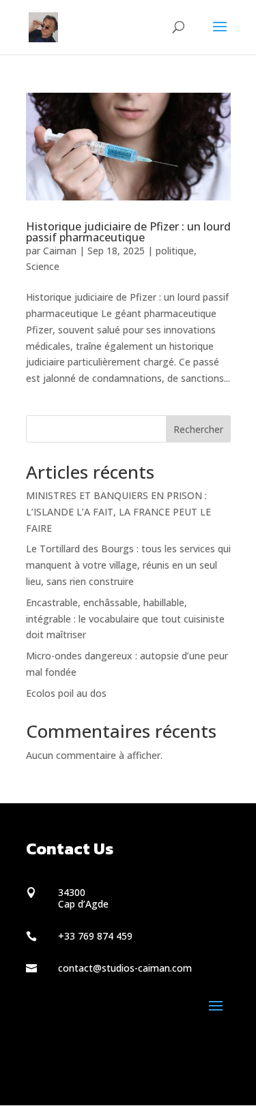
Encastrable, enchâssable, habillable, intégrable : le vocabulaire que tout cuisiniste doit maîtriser (125, 619)
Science (42, 266)
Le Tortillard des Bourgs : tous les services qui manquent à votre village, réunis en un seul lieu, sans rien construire (128, 565)
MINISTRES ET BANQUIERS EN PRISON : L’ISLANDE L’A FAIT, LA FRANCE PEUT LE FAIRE (118, 512)
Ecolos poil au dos (66, 693)
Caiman (59, 250)
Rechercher (198, 429)
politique (175, 250)
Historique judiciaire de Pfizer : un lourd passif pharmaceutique (128, 232)
